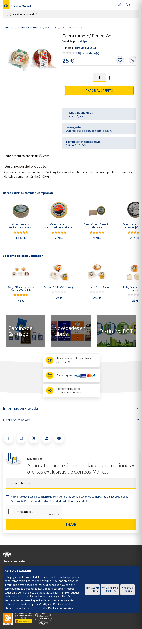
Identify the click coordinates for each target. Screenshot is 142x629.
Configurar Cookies (110, 590)
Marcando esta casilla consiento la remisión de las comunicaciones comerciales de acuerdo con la (69, 499)
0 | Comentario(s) (88, 53)
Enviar (71, 524)
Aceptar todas (127, 590)
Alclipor (84, 41)
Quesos (48, 27)
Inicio (9, 27)
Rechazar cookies (92, 590)
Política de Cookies (60, 608)
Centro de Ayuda (74, 116)
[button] (109, 77)
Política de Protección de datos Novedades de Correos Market (48, 501)
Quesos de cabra (70, 27)
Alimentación (28, 27)
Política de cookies (14, 561)
